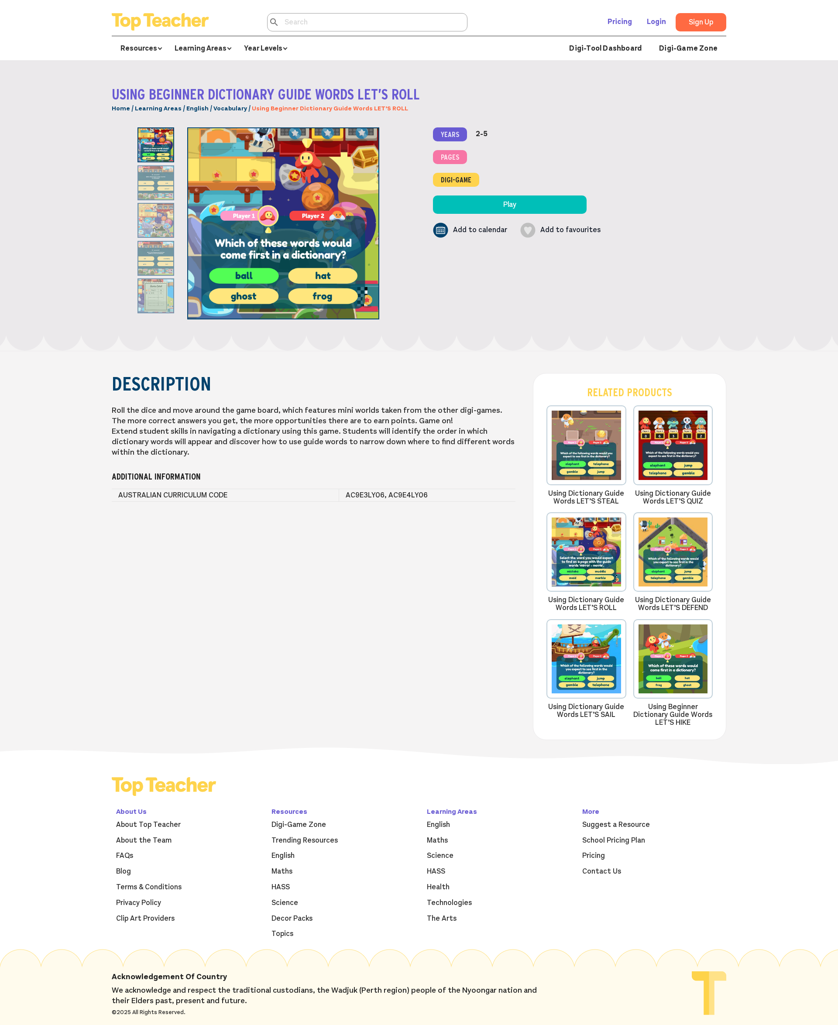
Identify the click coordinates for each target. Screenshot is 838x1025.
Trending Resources (304, 840)
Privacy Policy (138, 903)
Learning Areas (158, 108)
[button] (470, 230)
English (197, 108)
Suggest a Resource (616, 825)
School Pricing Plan (613, 840)
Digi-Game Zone (688, 48)
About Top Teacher (148, 825)
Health (438, 887)
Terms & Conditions (149, 887)
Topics (282, 934)
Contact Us (601, 871)
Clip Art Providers (145, 918)
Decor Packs (292, 918)
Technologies (449, 903)
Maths (281, 871)
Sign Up (701, 22)
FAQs (124, 855)
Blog (123, 871)
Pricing (620, 22)
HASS (280, 887)
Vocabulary (230, 108)
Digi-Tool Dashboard (605, 48)
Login (656, 22)
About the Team (144, 840)
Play (509, 204)
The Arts (442, 918)
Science (284, 903)
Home (121, 108)
